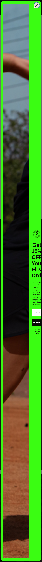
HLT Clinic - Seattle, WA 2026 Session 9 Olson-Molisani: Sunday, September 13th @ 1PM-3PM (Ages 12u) (26, 552)
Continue (37, 322)
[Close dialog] (37, 5)
